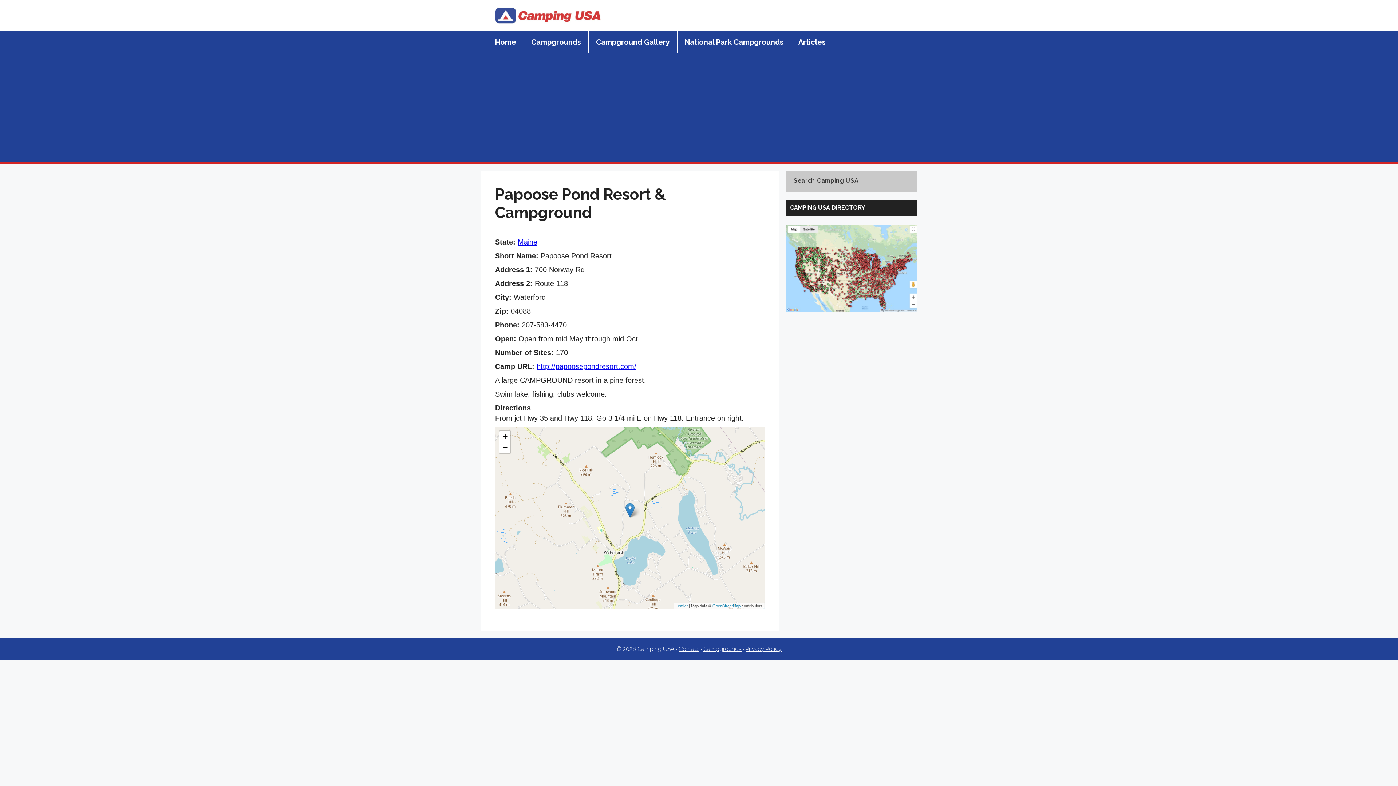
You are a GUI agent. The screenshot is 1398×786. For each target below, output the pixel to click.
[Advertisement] (699, 108)
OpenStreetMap (726, 605)
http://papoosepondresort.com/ (586, 366)
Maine (527, 242)
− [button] (505, 447)
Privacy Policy (764, 649)
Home (505, 42)
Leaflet (682, 605)
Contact (689, 649)
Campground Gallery (633, 42)
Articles (812, 42)
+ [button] (505, 436)
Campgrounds (556, 42)
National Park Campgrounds (734, 42)
